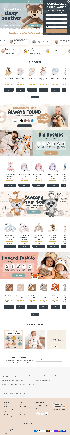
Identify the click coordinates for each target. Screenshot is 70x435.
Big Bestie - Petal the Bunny (52, 175)
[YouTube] (46, 405)
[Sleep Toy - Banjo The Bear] (9, 71)
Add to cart (8, 89)
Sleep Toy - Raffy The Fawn (43, 79)
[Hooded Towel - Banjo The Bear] (9, 287)
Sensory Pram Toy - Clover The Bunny (38, 236)
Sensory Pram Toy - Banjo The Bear (53, 236)
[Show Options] (65, 23)
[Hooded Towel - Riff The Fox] (55, 287)
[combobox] (56, 23)
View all (35, 97)
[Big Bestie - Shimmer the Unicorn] (10, 166)
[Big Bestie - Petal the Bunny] (53, 166)
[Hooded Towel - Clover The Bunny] (20, 287)
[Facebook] (36, 405)
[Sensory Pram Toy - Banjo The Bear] (53, 228)
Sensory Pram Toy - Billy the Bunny (10, 236)
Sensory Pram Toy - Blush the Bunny (24, 236)
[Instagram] (39, 405)
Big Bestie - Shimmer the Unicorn (10, 175)
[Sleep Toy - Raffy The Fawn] (43, 71)
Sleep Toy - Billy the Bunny (55, 79)
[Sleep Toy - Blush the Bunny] (20, 71)
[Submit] (64, 360)
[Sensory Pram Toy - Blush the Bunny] (24, 228)
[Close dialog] (68, 1)
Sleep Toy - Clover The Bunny (32, 79)
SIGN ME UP (56, 31)
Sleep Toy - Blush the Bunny (20, 79)
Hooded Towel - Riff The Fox (55, 294)
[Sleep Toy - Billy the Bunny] (55, 71)
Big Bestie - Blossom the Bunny (38, 175)
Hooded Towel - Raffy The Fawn (32, 294)
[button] (6, 79)
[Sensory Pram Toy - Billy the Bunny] (10, 228)
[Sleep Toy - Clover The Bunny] (32, 71)
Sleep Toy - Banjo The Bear (8, 79)
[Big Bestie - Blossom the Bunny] (38, 166)
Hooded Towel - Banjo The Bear (9, 294)
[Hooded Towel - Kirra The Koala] (43, 287)
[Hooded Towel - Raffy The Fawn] (32, 287)
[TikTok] (36, 408)
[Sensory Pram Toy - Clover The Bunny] (38, 228)
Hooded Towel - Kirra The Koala (44, 294)
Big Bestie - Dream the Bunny (24, 175)
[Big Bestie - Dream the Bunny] (24, 166)
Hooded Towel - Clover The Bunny (20, 294)
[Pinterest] (43, 405)
